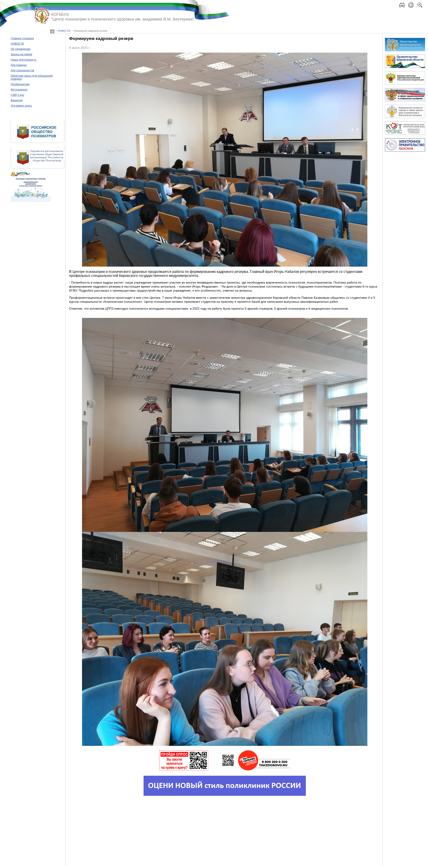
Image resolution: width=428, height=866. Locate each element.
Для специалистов (22, 70)
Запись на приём (21, 54)
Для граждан (19, 65)
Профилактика (20, 84)
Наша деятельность (23, 59)
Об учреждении (20, 49)
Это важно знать (21, 105)
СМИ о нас (17, 95)
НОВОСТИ (64, 30)
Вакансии (17, 100)
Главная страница (22, 38)
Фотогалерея (19, 89)
